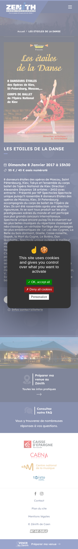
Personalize (39, 297)
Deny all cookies (40, 289)
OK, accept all (40, 282)
